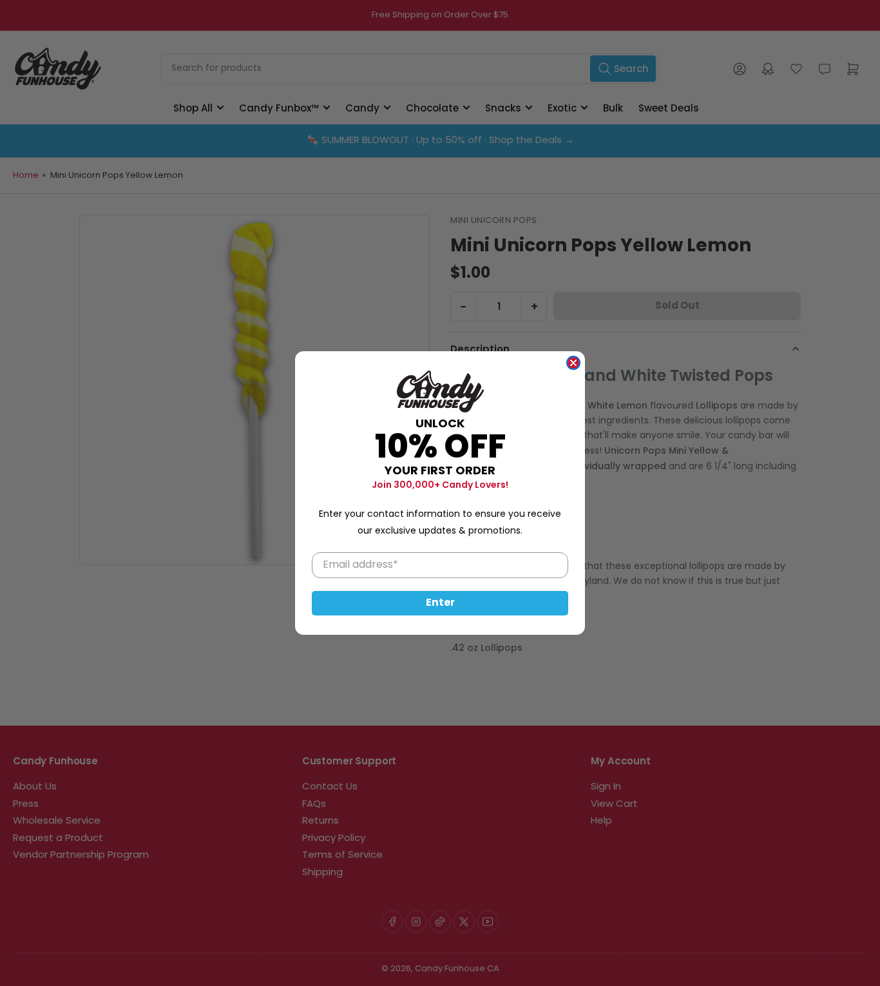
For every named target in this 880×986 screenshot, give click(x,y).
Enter (440, 603)
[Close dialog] (573, 362)
